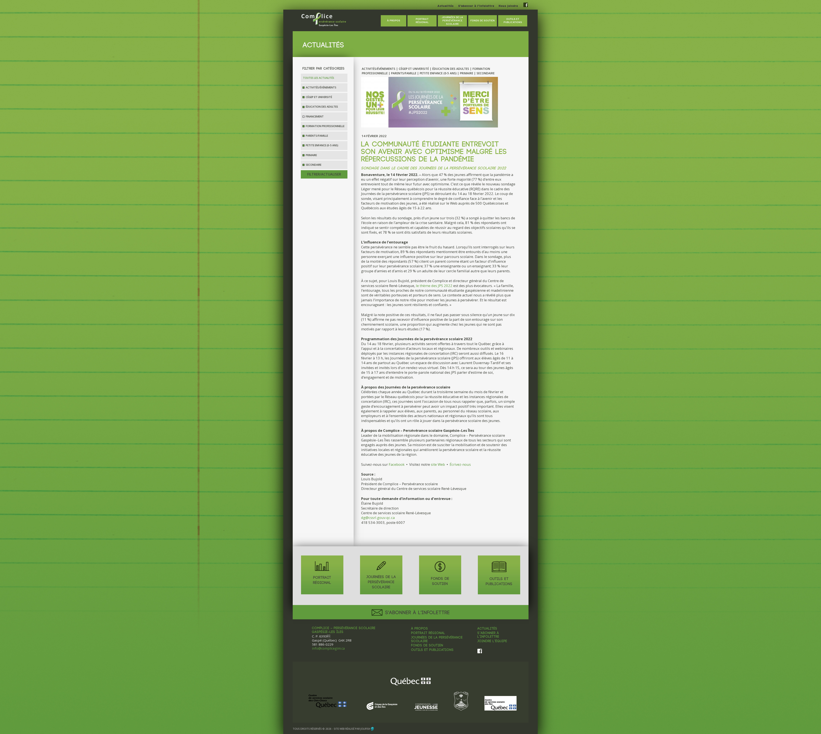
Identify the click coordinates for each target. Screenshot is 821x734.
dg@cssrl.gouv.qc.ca (378, 517)
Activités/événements (321, 87)
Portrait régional (428, 633)
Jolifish (365, 729)
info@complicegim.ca (328, 648)
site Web (438, 464)
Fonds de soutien (427, 645)
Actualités (445, 5)
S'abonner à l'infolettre (416, 612)
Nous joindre (508, 5)
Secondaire (313, 165)
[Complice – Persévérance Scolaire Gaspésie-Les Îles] (324, 20)
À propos (419, 628)
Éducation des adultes (322, 106)
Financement (315, 116)
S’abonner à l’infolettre (476, 5)
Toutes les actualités (318, 78)
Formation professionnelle (325, 126)
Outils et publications (432, 650)
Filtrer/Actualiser (324, 174)
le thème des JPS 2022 (434, 285)
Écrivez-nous (460, 464)
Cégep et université (319, 97)
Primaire (311, 155)
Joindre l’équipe (492, 641)
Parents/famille (317, 136)
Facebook (397, 464)
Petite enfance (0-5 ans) (322, 145)
